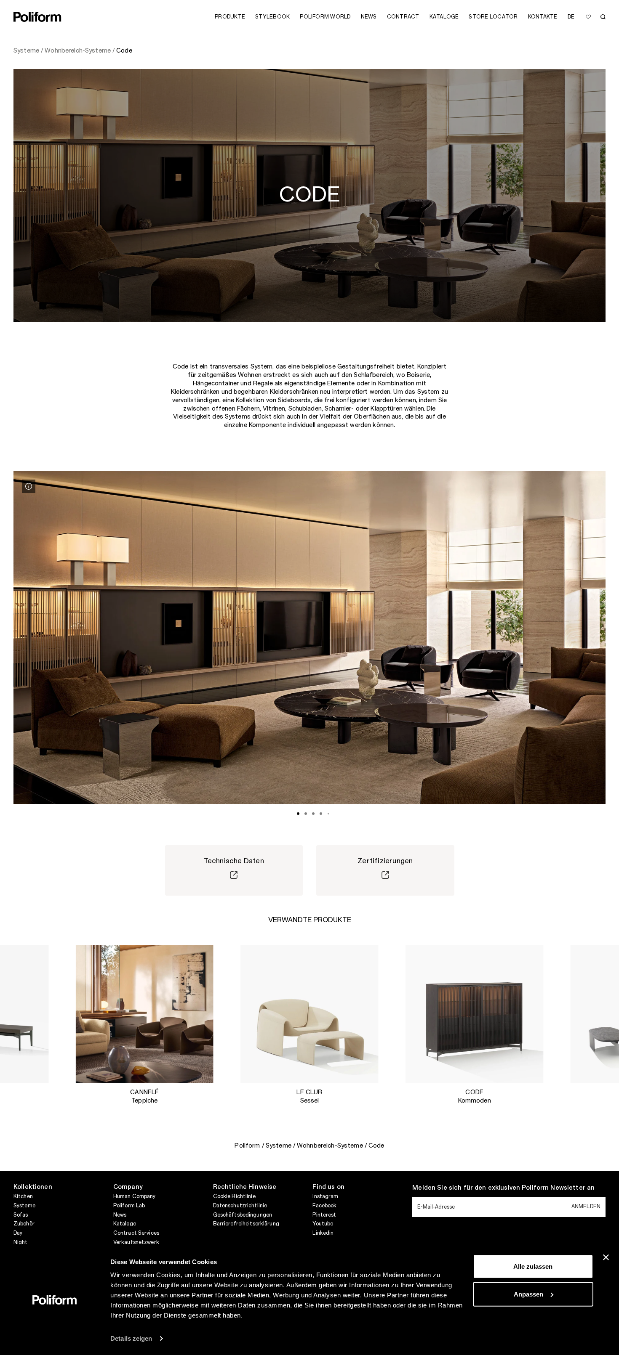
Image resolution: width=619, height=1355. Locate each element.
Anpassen (528, 1293)
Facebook (324, 1205)
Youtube (322, 1223)
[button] (35, 958)
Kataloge (124, 1223)
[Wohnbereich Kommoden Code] (475, 1014)
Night (20, 1242)
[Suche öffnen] (603, 16)
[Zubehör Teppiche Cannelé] (144, 1014)
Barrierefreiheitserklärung (246, 1223)
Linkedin (323, 1233)
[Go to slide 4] (321, 813)
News (119, 1214)
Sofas (20, 1214)
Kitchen (23, 1196)
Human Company (134, 1196)
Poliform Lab (129, 1205)
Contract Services (136, 1233)
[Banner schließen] (606, 1257)
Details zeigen (131, 1338)
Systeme (24, 1205)
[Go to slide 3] (313, 813)
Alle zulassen (532, 1266)
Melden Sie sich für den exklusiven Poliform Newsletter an (503, 1188)
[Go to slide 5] (328, 813)
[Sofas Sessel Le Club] (309, 1014)
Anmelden (585, 1206)
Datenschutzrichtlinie (240, 1205)
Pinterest (324, 1214)
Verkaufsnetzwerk (136, 1242)
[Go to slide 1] (298, 813)
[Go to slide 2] (305, 813)
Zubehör (24, 1223)
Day (17, 1233)
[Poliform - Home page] (37, 17)
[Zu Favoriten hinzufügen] (588, 16)
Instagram (325, 1196)
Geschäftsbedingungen (242, 1214)
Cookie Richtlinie (234, 1196)
